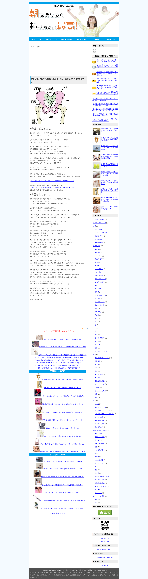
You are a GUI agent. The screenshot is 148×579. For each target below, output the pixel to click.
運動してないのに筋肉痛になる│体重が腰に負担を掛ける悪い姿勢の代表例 (59, 357)
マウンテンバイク (100, 279)
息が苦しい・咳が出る (102, 476)
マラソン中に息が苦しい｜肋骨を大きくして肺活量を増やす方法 (105, 120)
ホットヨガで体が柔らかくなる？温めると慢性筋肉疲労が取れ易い (109, 199)
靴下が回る (98, 493)
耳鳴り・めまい (100, 483)
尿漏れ (97, 456)
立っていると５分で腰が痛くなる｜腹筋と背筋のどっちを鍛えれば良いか (105, 109)
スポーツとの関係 (98, 496)
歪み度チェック (36, 39)
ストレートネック (100, 463)
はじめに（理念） (98, 219)
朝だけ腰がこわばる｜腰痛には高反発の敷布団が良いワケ (109, 130)
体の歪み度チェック (99, 223)
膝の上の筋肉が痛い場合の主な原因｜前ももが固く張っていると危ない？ (107, 66)
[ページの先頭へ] (87, 328)
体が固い (96, 387)
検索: (94, 50)
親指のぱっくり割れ (101, 486)
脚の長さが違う (100, 450)
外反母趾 (97, 440)
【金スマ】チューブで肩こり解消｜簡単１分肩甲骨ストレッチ (62, 468)
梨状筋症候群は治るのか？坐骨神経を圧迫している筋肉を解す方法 (109, 156)
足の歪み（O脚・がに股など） (104, 414)
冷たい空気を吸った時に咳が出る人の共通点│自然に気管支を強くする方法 (107, 87)
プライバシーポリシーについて (105, 549)
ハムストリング (100, 302)
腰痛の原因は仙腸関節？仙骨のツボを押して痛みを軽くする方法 (109, 164)
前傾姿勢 (97, 252)
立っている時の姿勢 (101, 233)
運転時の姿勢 (99, 242)
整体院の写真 (105, 541)
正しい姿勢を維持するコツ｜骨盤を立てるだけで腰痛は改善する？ (59, 368)
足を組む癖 (98, 259)
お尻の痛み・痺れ (100, 295)
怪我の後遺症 (99, 275)
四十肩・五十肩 (100, 338)
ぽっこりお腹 (99, 417)
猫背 (96, 447)
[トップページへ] (81, 328)
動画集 (97, 39)
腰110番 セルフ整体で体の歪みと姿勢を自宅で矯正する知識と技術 (76, 570)
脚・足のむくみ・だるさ (102, 410)
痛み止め (97, 377)
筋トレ (97, 364)
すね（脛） (98, 312)
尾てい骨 (97, 298)
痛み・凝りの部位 (98, 282)
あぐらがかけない (100, 391)
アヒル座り (98, 256)
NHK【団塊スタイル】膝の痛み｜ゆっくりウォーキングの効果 (109, 208)
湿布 (96, 371)
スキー (97, 499)
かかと (97, 318)
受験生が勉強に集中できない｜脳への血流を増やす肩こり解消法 (62, 404)
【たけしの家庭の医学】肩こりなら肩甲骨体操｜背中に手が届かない (62, 477)
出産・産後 (98, 272)
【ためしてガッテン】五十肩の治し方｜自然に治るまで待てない (62, 492)
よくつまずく (99, 460)
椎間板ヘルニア (100, 437)
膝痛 (96, 308)
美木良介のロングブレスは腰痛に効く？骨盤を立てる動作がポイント (52, 187)
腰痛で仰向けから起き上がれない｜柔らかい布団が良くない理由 (109, 173)
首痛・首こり (99, 344)
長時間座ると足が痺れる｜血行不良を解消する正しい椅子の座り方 (105, 99)
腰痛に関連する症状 (99, 430)
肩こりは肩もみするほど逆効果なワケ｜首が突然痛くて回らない (62, 485)
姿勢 (94, 226)
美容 (94, 400)
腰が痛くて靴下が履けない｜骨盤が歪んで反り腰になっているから (105, 104)
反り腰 (97, 249)
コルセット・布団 (100, 384)
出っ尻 (97, 404)
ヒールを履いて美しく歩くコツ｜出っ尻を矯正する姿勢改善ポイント (52, 181)
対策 (94, 354)
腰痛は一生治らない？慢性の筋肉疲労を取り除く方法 (62, 428)
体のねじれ (98, 466)
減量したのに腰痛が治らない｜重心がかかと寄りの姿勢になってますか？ (59, 363)
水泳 (96, 503)
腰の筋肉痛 (98, 288)
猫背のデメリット (51, 39)
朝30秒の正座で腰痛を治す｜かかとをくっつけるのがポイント (62, 420)
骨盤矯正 (97, 361)
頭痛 (96, 348)
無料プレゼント (112, 39)
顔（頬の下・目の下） (102, 351)
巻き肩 (97, 473)
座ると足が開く (100, 443)
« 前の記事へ (54, 513)
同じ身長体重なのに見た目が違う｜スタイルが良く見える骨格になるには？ (59, 365)
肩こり (97, 341)
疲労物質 (97, 265)
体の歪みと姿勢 (81, 39)
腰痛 (96, 285)
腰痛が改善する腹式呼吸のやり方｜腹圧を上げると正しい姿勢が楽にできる (59, 360)
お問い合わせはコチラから (105, 557)
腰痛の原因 (96, 246)
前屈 (96, 394)
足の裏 (97, 315)
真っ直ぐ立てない (100, 479)
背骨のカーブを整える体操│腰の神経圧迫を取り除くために (62, 388)
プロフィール (105, 538)
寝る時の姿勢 (99, 239)
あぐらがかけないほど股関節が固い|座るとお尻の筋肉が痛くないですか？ (107, 93)
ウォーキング (99, 269)
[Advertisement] (74, 42)
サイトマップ (105, 565)
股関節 (97, 292)
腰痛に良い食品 (100, 381)
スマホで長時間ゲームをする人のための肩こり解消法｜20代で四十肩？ (61, 508)
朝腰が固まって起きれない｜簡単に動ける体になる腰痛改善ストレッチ (62, 451)
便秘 (96, 470)
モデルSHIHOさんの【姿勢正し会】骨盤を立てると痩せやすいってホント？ (62, 355)
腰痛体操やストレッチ (102, 358)
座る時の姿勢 (99, 236)
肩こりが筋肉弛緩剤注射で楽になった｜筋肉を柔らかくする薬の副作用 (62, 500)
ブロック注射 (99, 374)
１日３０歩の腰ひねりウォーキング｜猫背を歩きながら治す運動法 (62, 396)
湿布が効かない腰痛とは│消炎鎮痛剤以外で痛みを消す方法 (62, 436)
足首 (96, 397)
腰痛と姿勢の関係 (66, 39)
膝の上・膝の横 (100, 305)
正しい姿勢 (98, 229)
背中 (96, 321)
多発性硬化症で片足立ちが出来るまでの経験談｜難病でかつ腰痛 (62, 380)
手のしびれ (98, 331)
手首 (96, 335)
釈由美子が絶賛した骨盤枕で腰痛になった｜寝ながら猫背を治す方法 (62, 444)
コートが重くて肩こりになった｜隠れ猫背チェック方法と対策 (62, 461)
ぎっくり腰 (98, 433)
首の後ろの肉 (99, 427)
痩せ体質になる (100, 420)
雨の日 (97, 489)
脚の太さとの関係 (100, 407)
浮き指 (97, 262)
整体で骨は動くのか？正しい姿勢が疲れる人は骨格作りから (62, 339)
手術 (96, 367)
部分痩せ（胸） (100, 423)
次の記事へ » (63, 513)
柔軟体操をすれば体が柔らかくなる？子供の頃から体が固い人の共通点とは (107, 73)
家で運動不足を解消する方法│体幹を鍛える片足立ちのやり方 (62, 412)
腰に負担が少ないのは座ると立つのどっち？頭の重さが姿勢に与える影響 (62, 347)
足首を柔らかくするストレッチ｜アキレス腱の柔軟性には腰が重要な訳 (107, 80)
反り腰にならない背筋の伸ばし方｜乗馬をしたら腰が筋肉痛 (109, 147)
